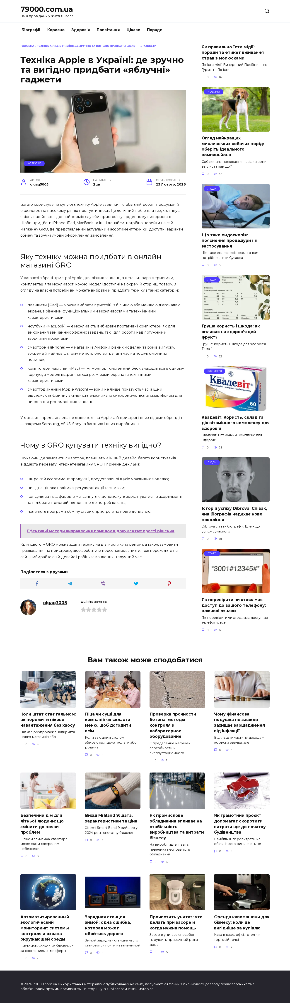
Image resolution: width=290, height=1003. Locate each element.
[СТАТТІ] (236, 590)
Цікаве (133, 30)
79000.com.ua (46, 9)
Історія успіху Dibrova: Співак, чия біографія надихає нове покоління (234, 514)
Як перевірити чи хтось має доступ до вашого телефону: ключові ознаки (234, 605)
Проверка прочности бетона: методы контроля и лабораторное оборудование (173, 725)
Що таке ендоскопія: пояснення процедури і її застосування (230, 240)
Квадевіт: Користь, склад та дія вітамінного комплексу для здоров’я (236, 423)
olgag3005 (55, 602)
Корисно (56, 30)
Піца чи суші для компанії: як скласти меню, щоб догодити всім (108, 722)
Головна (27, 45)
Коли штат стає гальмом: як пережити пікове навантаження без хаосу (48, 720)
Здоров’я (80, 30)
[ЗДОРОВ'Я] (236, 408)
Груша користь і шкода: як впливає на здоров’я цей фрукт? (231, 331)
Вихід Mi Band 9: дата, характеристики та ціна (111, 818)
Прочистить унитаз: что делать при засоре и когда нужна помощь (176, 922)
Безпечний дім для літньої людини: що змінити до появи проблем (42, 824)
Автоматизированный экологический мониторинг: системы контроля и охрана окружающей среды (44, 927)
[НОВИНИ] (236, 129)
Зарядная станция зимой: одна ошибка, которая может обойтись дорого (108, 925)
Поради (154, 30)
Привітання (108, 30)
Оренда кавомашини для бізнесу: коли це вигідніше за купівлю (241, 922)
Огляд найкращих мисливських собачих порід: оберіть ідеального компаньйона (233, 146)
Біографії (31, 30)
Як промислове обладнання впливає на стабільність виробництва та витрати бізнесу (177, 826)
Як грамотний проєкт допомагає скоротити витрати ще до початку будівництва (240, 824)
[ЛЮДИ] (236, 225)
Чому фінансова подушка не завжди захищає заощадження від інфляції (239, 722)
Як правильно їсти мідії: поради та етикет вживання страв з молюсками (233, 52)
